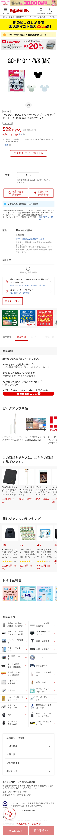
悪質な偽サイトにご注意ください (17, 795)
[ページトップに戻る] (52, 825)
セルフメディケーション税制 (15, 792)
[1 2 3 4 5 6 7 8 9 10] (28, 175)
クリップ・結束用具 (36, 17)
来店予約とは (44, 217)
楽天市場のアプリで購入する (28, 153)
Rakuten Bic (19, 11)
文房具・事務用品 (16, 17)
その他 (52, 17)
